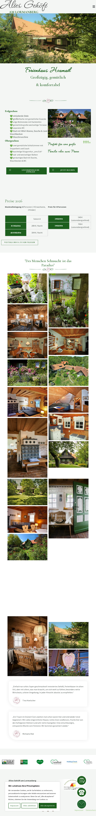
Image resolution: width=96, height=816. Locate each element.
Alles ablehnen (29, 806)
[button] (94, 6)
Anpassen (14, 806)
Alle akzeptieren (47, 806)
